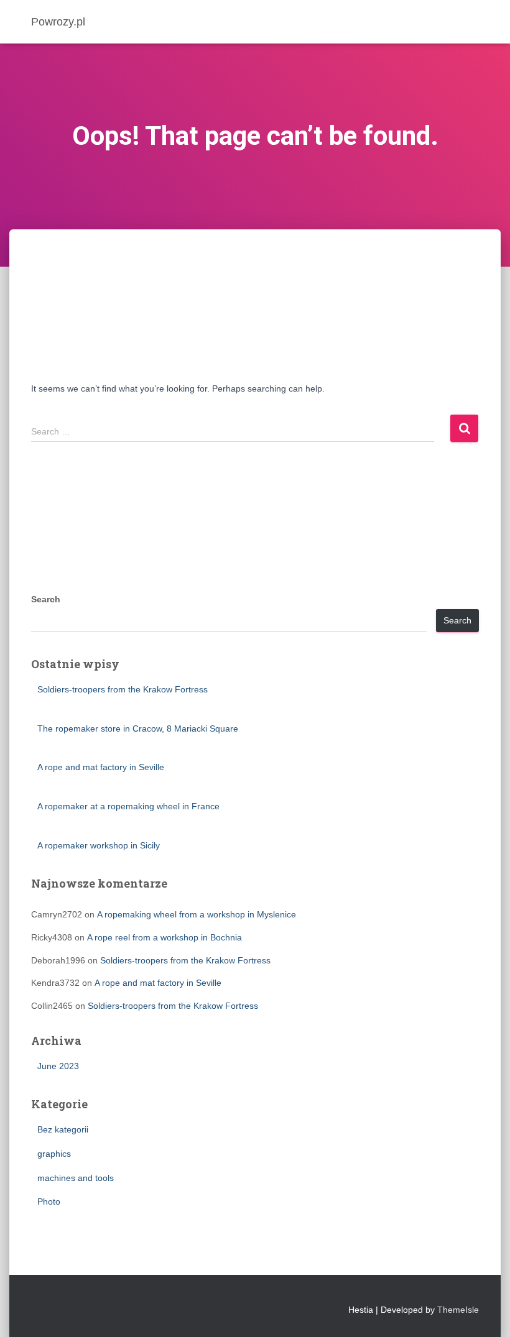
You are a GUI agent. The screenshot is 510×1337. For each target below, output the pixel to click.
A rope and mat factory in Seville (100, 767)
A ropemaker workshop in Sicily (98, 845)
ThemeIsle (458, 1310)
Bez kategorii (62, 1129)
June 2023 (58, 1066)
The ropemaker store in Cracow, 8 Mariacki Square (137, 728)
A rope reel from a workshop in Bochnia (164, 937)
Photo (48, 1201)
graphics (54, 1154)
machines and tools (75, 1178)
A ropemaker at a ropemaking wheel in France (128, 806)
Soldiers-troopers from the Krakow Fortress (122, 689)
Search (45, 599)
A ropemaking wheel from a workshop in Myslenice (196, 914)
